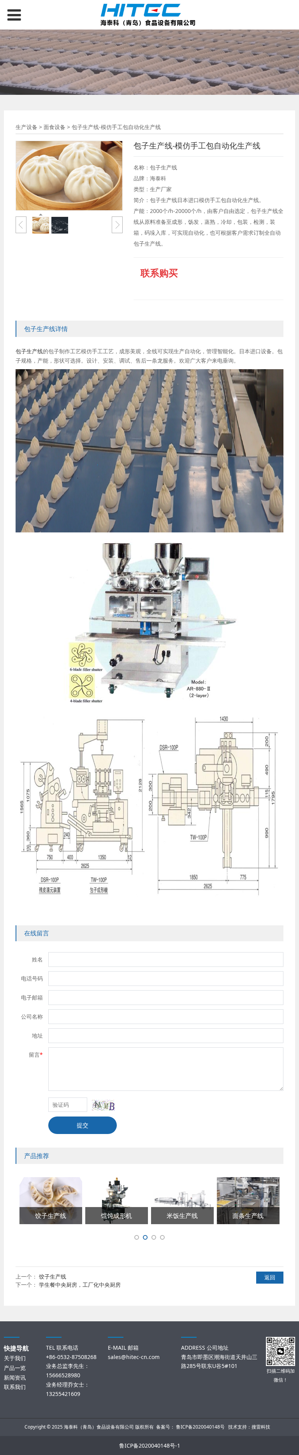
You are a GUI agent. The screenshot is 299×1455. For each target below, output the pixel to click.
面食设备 (54, 127)
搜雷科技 (261, 1427)
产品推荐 (36, 1155)
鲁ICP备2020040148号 (200, 1427)
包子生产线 (29, 351)
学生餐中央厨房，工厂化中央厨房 (80, 1284)
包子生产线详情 (46, 328)
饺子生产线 (52, 1276)
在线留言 (36, 933)
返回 (269, 1277)
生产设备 (26, 127)
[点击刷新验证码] (103, 1105)
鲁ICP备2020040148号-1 (149, 1445)
